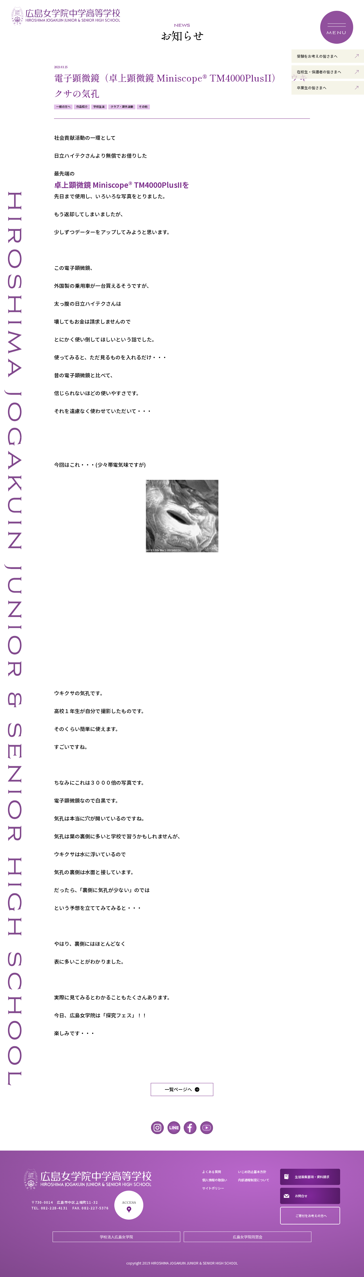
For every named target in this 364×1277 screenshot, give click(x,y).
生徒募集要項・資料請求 (312, 1176)
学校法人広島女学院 (116, 1236)
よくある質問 (211, 1171)
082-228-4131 (54, 1207)
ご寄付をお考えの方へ (311, 1215)
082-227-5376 (95, 1207)
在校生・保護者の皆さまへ (319, 71)
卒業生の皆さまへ (311, 87)
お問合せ (301, 1195)
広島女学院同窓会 (247, 1236)
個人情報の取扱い (214, 1180)
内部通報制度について (253, 1180)
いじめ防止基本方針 (252, 1171)
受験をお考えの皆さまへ (317, 56)
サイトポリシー (213, 1188)
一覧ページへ (178, 1089)
